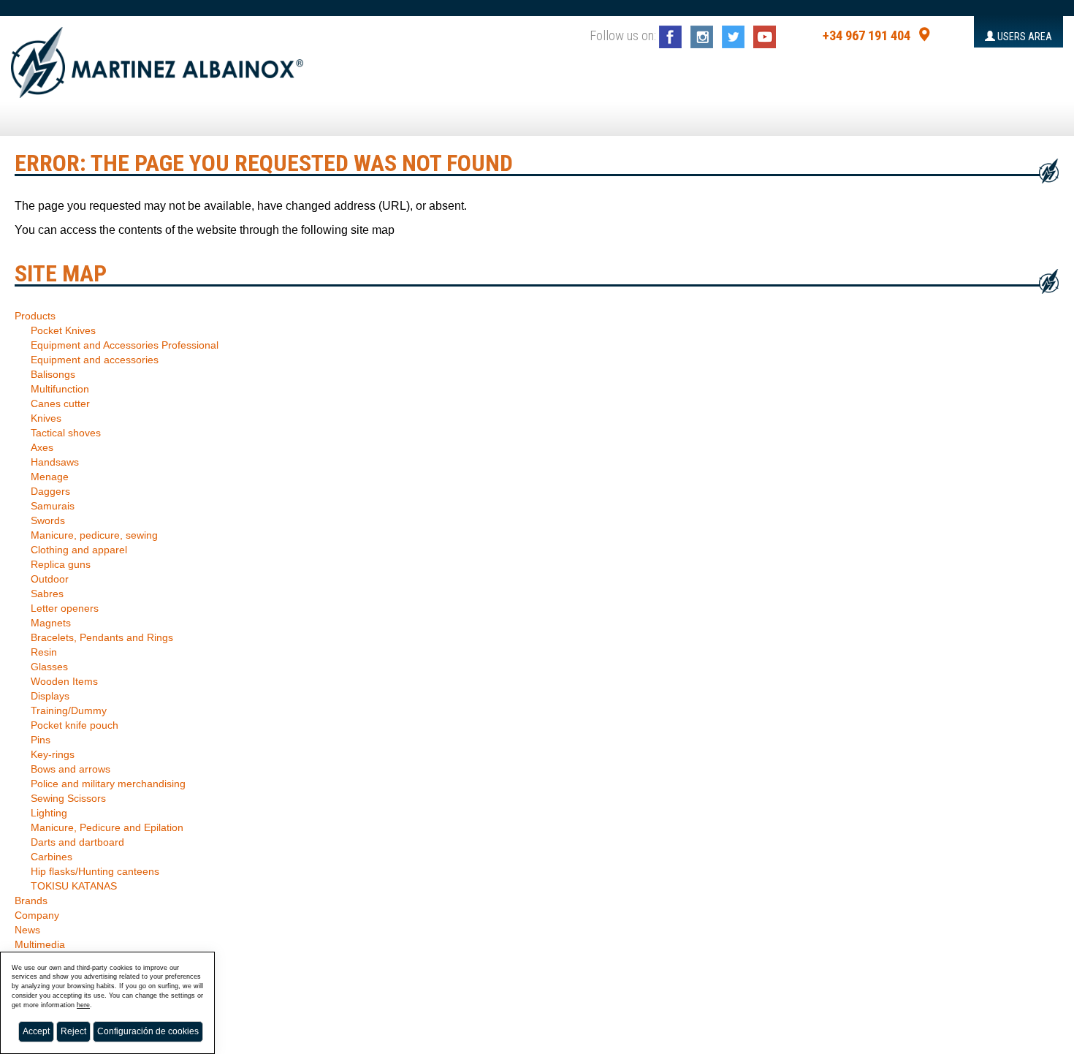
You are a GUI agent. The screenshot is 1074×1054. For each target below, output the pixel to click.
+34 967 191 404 (866, 36)
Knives (46, 418)
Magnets (51, 623)
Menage (50, 476)
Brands (31, 900)
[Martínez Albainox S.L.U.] (157, 56)
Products (35, 316)
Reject (73, 1031)
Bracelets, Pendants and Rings (102, 637)
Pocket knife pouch (74, 725)
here (83, 1005)
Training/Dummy (69, 710)
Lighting (49, 813)
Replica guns (61, 564)
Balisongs (53, 374)
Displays (50, 696)
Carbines (51, 856)
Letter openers (65, 608)
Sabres (47, 593)
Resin (44, 652)
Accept (36, 1031)
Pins (40, 740)
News (27, 930)
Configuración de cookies (148, 1031)
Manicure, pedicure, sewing (94, 535)
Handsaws (55, 462)
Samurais (53, 506)
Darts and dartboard (77, 842)
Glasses (49, 666)
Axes (42, 447)
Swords (48, 520)
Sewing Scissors (68, 798)
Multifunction (60, 389)
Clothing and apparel (79, 550)
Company (37, 915)
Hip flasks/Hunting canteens (95, 871)
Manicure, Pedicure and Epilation (107, 827)
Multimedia (40, 944)
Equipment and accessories (95, 359)
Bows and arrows (70, 769)
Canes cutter (60, 403)
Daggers (50, 491)
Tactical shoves (66, 433)
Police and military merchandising (108, 783)
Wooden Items (64, 681)
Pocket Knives (63, 330)
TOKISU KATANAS (74, 886)
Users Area (1023, 36)
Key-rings (53, 754)
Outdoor (50, 579)
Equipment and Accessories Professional (124, 345)
